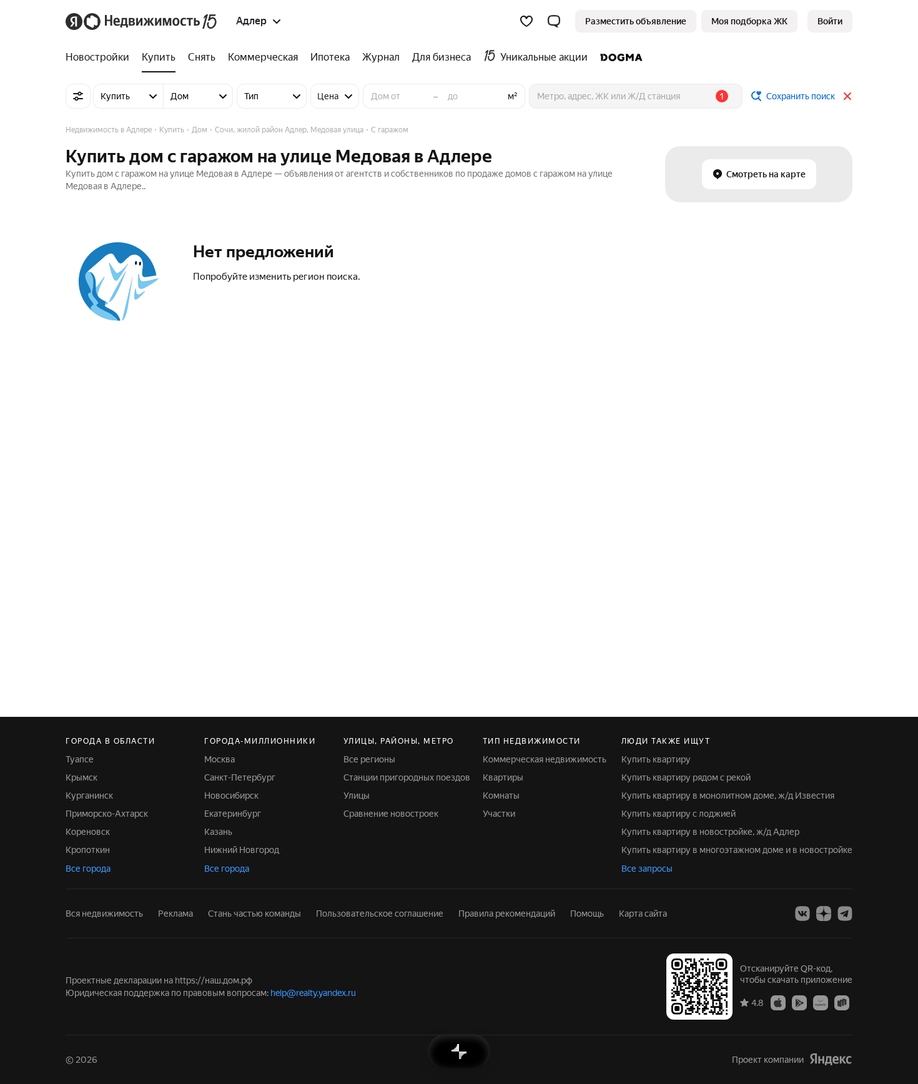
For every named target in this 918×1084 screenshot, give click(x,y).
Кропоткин (88, 850)
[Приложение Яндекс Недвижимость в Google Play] (799, 1002)
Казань (218, 832)
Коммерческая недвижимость (544, 759)
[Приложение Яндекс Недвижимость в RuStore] (841, 1002)
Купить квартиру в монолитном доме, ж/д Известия (727, 796)
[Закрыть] (847, 96)
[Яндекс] (830, 1059)
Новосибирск (231, 796)
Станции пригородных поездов (406, 777)
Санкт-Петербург (239, 777)
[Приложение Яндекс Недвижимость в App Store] (778, 1002)
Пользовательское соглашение (379, 914)
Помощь (587, 914)
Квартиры (503, 777)
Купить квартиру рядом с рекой (686, 777)
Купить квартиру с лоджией (678, 814)
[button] (554, 21)
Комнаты (501, 796)
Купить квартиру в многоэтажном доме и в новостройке (736, 850)
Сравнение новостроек (390, 814)
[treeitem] (101, 57)
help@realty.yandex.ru (313, 993)
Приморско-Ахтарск (107, 814)
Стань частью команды (254, 914)
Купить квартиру (656, 759)
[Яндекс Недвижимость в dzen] (823, 913)
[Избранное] (526, 21)
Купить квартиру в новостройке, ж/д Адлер (710, 832)
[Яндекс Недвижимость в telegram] (844, 913)
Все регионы (369, 759)
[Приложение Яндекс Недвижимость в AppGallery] (820, 1002)
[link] (829, 21)
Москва (219, 759)
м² (513, 96)
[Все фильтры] (78, 96)
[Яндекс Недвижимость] (142, 21)
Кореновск (88, 832)
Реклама (175, 914)
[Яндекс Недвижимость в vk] (802, 913)
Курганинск (89, 796)
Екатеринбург (232, 814)
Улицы (356, 796)
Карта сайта (643, 914)
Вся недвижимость (104, 914)
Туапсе (80, 759)
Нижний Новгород (241, 850)
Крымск (81, 777)
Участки (499, 814)
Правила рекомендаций (506, 914)
